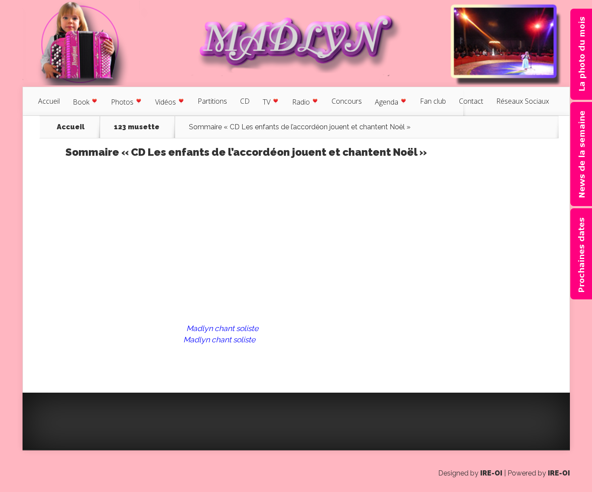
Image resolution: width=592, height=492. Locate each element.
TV (266, 102)
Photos (122, 102)
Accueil (49, 101)
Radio (301, 102)
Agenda (386, 102)
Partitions (212, 101)
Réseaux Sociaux (522, 101)
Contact (471, 101)
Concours (347, 101)
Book (81, 102)
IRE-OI (491, 473)
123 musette (136, 127)
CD (245, 101)
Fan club (433, 101)
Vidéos (165, 102)
